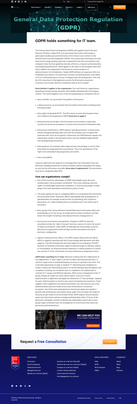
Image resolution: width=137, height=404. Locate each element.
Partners (120, 370)
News (119, 364)
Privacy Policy (111, 398)
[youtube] (25, 1)
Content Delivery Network (66, 370)
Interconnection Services (66, 373)
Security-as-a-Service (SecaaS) (68, 361)
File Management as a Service (68, 376)
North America (100, 367)
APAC (97, 364)
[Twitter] (15, 1)
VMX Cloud (91, 7)
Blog (118, 367)
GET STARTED (110, 342)
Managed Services (34, 370)
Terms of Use (98, 398)
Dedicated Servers (34, 367)
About (119, 361)
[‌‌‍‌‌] (110, 7)
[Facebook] (20, 386)
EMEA (97, 370)
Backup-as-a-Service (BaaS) (37, 373)
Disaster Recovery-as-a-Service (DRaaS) (71, 364)
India (96, 361)
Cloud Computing (33, 364)
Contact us (119, 7)
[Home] (15, 7)
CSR (120, 398)
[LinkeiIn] (12, 386)
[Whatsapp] (22, 1)
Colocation (31, 361)
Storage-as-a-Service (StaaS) (68, 367)
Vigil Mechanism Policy (83, 398)
